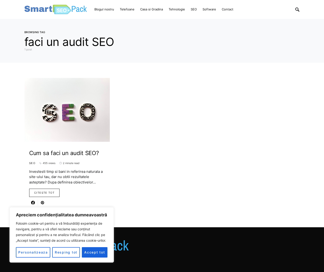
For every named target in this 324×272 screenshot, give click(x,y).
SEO (32, 163)
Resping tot (66, 252)
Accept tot (94, 252)
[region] (61, 235)
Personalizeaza (33, 252)
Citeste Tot (44, 192)
